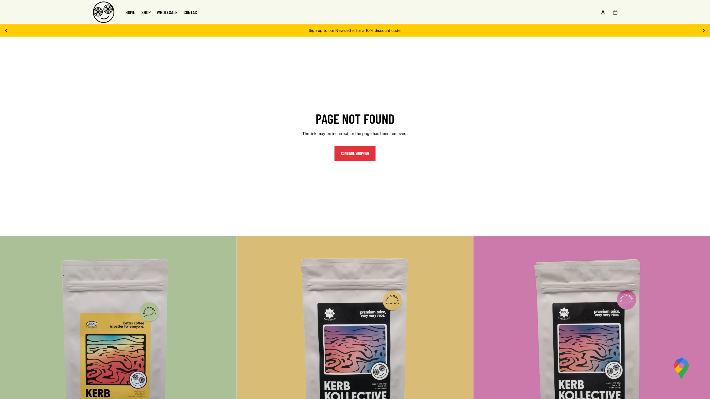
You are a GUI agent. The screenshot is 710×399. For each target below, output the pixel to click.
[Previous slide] (6, 30)
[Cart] (615, 12)
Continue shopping (355, 153)
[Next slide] (704, 30)
